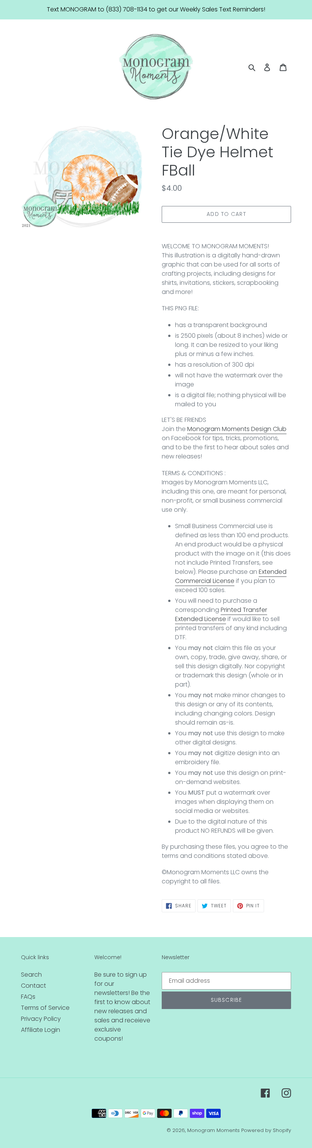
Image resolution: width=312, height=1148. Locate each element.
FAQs (28, 996)
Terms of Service (45, 1007)
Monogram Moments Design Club (237, 429)
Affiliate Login (40, 1029)
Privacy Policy (41, 1018)
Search (31, 974)
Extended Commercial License (231, 576)
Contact (33, 985)
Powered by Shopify (266, 1130)
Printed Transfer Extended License (221, 614)
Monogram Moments (213, 1130)
